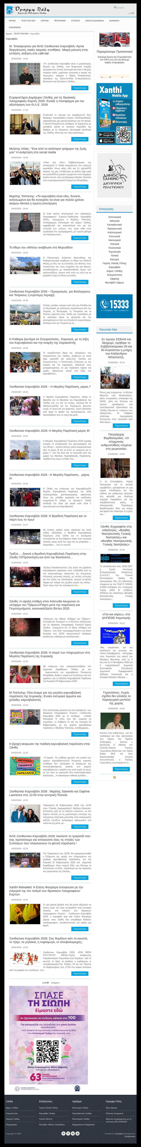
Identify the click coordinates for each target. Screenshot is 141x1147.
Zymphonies (129, 1136)
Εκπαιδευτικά (114, 224)
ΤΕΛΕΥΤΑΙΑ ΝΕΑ (28, 21)
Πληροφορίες (11, 1124)
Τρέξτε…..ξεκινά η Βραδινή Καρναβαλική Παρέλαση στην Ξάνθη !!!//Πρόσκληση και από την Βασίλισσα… (47, 555)
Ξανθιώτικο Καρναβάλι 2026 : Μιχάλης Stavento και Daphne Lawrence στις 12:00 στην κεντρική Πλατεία (49, 793)
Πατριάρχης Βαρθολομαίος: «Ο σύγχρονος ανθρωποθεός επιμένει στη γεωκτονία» (116, 441)
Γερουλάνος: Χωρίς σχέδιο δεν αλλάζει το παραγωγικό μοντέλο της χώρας (116, 698)
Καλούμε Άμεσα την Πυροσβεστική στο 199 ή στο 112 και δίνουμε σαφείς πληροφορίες (114, 66)
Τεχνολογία (114, 251)
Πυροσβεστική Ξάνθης (82, 1113)
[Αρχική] (28, 14)
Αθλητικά (114, 221)
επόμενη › (55, 983)
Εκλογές (114, 259)
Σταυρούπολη (114, 274)
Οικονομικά (114, 240)
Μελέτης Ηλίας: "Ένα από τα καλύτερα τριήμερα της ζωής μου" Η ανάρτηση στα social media (48, 150)
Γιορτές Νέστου (45, 1119)
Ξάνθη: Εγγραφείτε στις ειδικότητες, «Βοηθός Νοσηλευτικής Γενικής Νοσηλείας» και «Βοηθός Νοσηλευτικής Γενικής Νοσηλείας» (116, 535)
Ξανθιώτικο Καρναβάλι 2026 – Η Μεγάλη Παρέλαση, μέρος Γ (50, 386)
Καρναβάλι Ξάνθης (47, 1113)
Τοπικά (114, 255)
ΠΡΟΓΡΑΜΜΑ (60, 21)
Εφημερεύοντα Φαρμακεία (83, 1124)
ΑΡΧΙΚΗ (12, 21)
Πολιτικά (114, 244)
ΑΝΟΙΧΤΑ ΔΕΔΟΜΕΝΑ (94, 21)
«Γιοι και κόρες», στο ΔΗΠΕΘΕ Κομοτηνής (116, 616)
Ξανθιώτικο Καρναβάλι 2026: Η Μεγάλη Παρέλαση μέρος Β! (49, 430)
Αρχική (9, 33)
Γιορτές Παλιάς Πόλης (114, 263)
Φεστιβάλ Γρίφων (114, 282)
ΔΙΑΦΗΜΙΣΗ (114, 21)
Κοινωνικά (114, 236)
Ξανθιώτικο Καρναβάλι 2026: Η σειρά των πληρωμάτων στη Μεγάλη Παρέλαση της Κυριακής (49, 654)
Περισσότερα (80, 88)
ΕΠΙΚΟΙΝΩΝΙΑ (15, 27)
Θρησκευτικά (115, 228)
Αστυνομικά (114, 217)
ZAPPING (45, 21)
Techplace (119, 1134)
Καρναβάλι (114, 267)
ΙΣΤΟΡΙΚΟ (75, 21)
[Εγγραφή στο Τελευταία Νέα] (114, 778)
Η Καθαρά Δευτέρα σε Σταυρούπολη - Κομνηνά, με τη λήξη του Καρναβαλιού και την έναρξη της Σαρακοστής (49, 340)
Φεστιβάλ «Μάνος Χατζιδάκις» (52, 1124)
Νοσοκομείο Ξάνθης (81, 1119)
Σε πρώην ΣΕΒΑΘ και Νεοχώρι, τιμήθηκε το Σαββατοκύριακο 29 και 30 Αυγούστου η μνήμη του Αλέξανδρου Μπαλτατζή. (116, 348)
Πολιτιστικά (115, 248)
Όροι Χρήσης (111, 1108)
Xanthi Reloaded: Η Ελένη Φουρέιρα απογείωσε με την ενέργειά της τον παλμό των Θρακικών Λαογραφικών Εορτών (46, 890)
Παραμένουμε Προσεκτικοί (114, 57)
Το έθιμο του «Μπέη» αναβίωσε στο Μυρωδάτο (41, 247)
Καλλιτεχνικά (114, 232)
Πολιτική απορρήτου (115, 1113)
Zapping (114, 278)
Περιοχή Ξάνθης (13, 1119)
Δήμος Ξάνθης (115, 271)
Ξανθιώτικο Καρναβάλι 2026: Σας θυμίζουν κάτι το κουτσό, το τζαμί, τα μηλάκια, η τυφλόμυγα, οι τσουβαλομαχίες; (48, 940)
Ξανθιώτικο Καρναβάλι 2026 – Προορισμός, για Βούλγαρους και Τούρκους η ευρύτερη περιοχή (49, 293)
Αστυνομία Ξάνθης (80, 1108)
